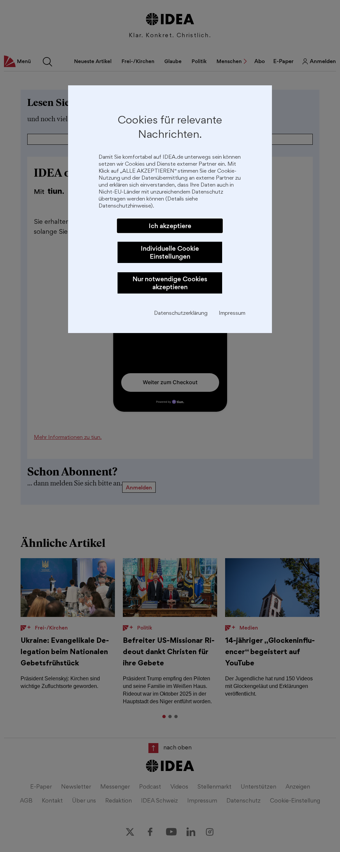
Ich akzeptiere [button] (170, 226)
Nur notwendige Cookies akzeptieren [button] (169, 283)
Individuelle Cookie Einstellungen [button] (170, 252)
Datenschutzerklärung (181, 313)
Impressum (232, 313)
